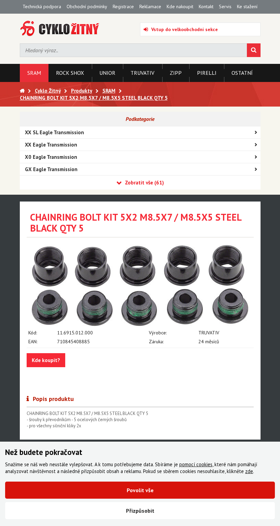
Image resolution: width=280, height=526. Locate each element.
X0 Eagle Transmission (51, 157)
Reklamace (150, 6)
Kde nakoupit (180, 6)
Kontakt (206, 6)
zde (249, 471)
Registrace (123, 6)
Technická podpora (42, 6)
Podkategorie (140, 118)
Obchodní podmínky (87, 6)
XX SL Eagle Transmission (54, 132)
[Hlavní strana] (22, 90)
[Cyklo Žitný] (60, 28)
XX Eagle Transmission (51, 144)
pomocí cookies (195, 464)
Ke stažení (247, 6)
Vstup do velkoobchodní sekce (184, 29)
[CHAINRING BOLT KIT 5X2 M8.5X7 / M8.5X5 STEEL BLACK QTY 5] (140, 285)
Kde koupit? (46, 360)
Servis (225, 6)
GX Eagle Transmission (51, 169)
